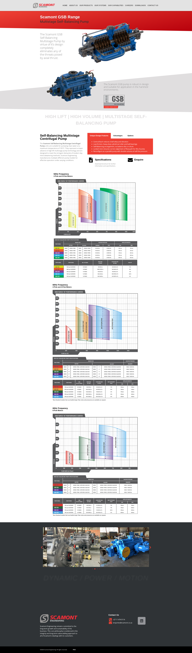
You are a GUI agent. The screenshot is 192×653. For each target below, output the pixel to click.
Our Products (86, 5)
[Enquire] (130, 159)
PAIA (74, 649)
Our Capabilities (115, 5)
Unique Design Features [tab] (99, 136)
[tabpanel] (120, 146)
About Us (73, 5)
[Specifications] (90, 159)
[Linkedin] (142, 621)
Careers (129, 5)
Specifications (103, 159)
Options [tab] (131, 136)
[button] (42, 547)
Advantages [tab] (117, 136)
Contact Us (153, 5)
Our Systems (100, 5)
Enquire (138, 159)
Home (65, 5)
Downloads (140, 5)
